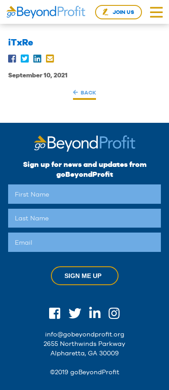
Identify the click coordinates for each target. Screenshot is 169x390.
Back (88, 92)
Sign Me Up (82, 275)
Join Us (123, 12)
